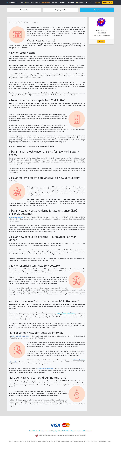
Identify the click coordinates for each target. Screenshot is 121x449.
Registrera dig (107, 2)
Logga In (97, 2)
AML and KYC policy (63, 430)
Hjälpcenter (73, 430)
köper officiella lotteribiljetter (66, 313)
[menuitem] (80, 3)
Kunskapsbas (70, 2)
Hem (21, 2)
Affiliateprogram (86, 430)
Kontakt (79, 430)
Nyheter (62, 2)
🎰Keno (27, 2)
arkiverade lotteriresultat (45, 368)
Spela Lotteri (34, 2)
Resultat (54, 2)
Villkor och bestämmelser (40, 430)
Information (45, 2)
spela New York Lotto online (20, 336)
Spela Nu (101, 41)
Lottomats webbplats (16, 217)
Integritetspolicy (52, 430)
